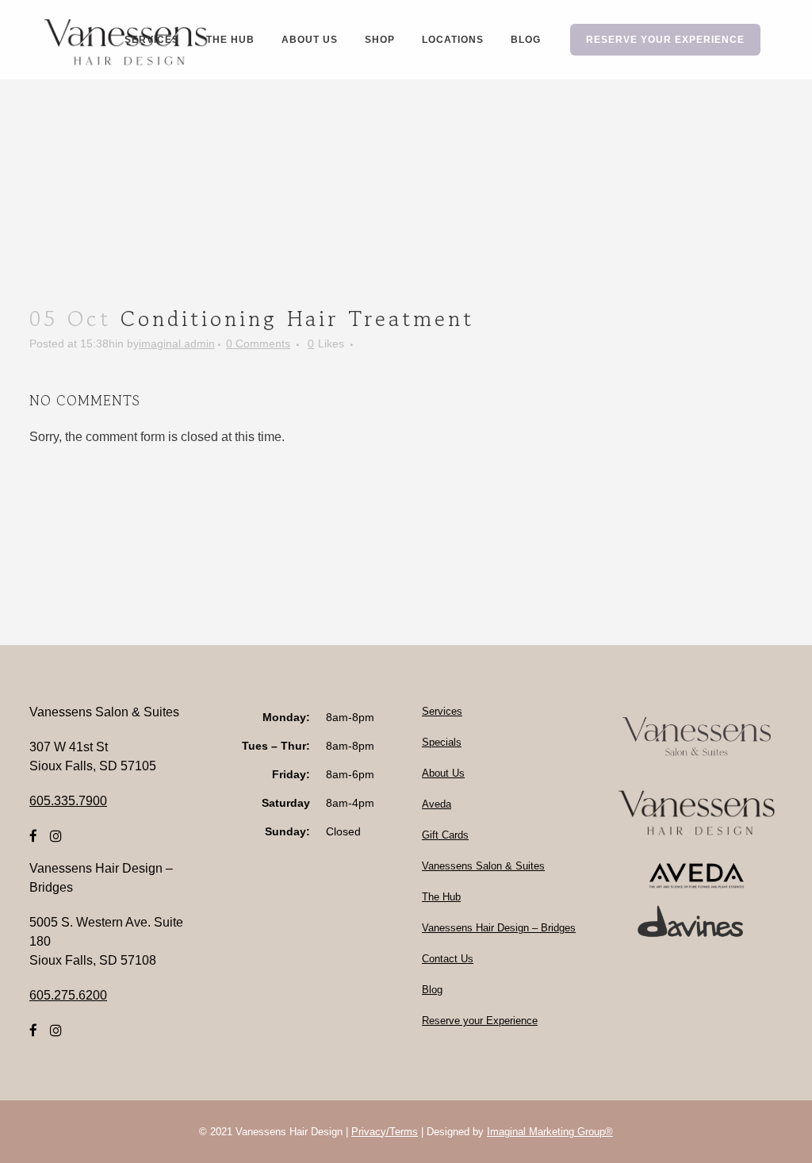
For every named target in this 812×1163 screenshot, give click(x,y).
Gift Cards (445, 835)
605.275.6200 (68, 995)
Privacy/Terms (384, 1132)
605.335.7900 (68, 801)
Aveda (436, 804)
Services (442, 711)
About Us (443, 773)
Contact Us (447, 959)
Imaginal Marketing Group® (550, 1132)
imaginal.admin (177, 343)
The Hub (441, 897)
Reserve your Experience (480, 1021)
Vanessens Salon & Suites (483, 866)
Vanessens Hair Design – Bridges (499, 928)
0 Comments (258, 343)
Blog (432, 990)
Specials (442, 742)
